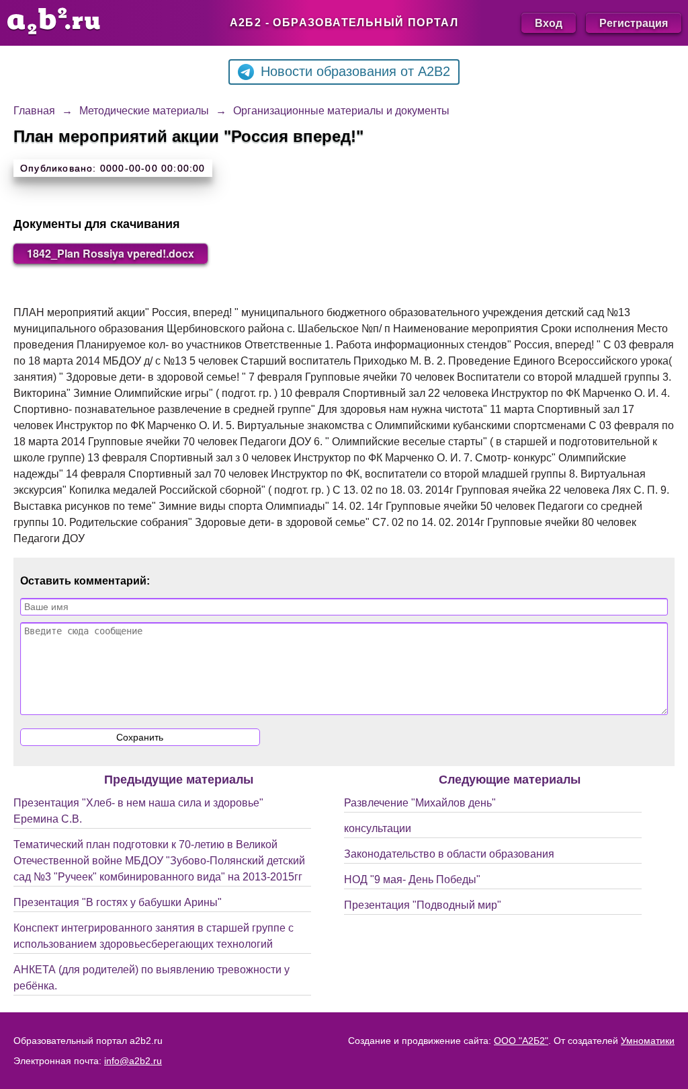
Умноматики (648, 1040)
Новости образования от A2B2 (355, 71)
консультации (377, 828)
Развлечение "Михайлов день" (420, 803)
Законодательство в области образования (449, 854)
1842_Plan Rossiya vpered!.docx (110, 253)
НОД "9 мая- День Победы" (412, 879)
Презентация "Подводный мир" (422, 905)
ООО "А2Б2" (521, 1040)
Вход (548, 22)
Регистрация (633, 22)
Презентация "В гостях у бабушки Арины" (117, 902)
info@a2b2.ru (133, 1060)
